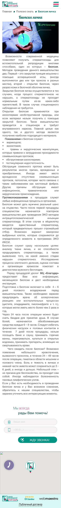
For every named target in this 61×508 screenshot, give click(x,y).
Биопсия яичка (47, 12)
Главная (7, 12)
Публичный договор (30, 504)
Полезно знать (24, 12)
